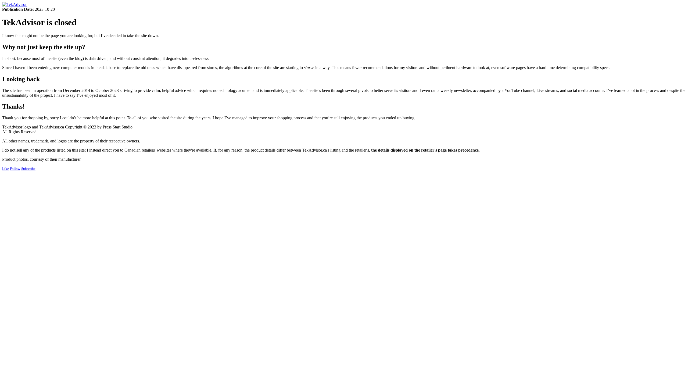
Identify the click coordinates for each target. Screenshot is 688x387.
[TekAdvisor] (14, 4)
